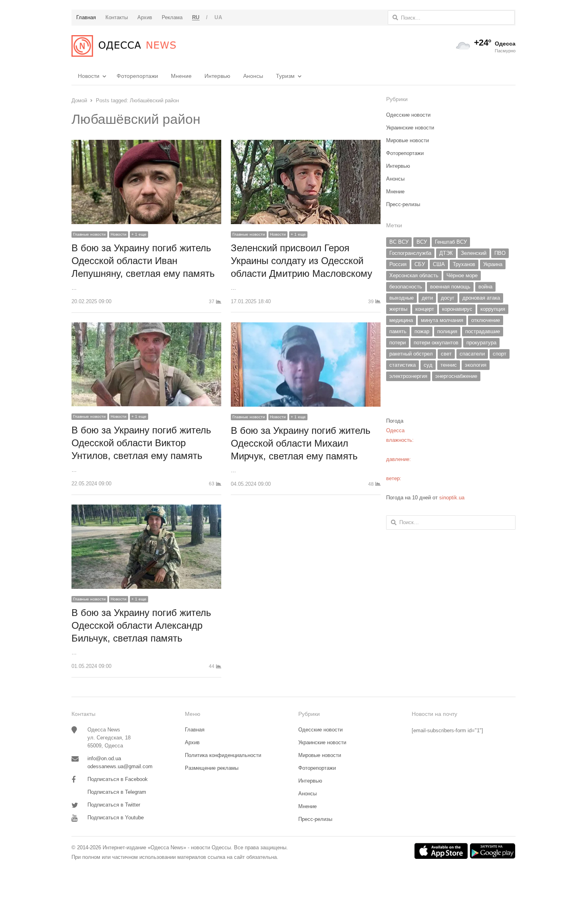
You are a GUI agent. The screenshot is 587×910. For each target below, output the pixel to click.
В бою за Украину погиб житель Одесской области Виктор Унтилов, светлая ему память (141, 443)
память (398, 331)
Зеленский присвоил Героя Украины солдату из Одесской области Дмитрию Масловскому (301, 260)
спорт (499, 354)
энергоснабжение (456, 376)
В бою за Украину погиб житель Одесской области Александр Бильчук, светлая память (141, 625)
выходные (401, 298)
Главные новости (89, 234)
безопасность (405, 287)
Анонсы (253, 76)
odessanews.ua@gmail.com (120, 766)
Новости (88, 76)
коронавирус (457, 309)
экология (475, 365)
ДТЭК (446, 253)
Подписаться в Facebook (117, 779)
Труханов (464, 264)
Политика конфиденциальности (223, 755)
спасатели (472, 354)
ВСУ (421, 242)
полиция (447, 331)
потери (397, 343)
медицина (401, 320)
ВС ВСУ (399, 242)
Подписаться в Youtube (115, 818)
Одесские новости (408, 115)
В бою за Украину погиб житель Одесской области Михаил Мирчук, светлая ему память (301, 443)
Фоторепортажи (137, 76)
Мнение (181, 76)
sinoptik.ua (451, 498)
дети (427, 298)
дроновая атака (481, 298)
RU (196, 17)
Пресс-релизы (403, 204)
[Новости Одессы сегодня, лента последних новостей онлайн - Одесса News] (123, 46)
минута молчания (442, 320)
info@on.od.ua (104, 758)
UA (218, 17)
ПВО (500, 253)
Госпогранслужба (410, 253)
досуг (447, 298)
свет (446, 354)
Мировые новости (407, 140)
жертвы (398, 309)
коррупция (492, 309)
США (439, 264)
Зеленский (473, 253)
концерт (424, 309)
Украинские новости (410, 128)
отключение (485, 320)
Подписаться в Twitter (113, 805)
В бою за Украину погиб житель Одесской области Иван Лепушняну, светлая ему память (143, 260)
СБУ (419, 264)
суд (428, 365)
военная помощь (450, 287)
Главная (194, 730)
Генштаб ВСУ (451, 242)
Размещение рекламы (211, 768)
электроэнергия (408, 376)
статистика (402, 365)
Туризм (285, 76)
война (485, 287)
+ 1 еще (139, 234)
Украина (492, 264)
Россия (398, 264)
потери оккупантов (436, 343)
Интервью (217, 76)
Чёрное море (462, 275)
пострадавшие (482, 331)
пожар (421, 331)
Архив (192, 742)
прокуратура (481, 343)
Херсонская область (413, 275)
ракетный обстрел (411, 354)
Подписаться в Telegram (116, 792)
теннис (448, 365)
